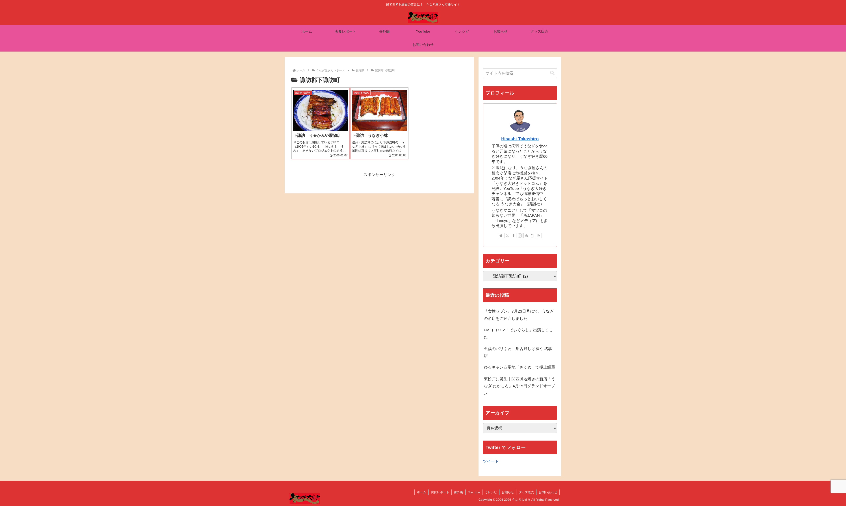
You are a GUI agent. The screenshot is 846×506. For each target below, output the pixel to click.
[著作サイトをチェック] (501, 235)
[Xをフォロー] (507, 235)
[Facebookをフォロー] (513, 235)
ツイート (491, 461)
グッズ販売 (526, 492)
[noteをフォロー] (532, 235)
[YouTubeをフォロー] (526, 235)
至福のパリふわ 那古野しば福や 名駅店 (518, 352)
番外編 (458, 492)
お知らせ (508, 492)
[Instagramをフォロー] (520, 235)
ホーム (421, 492)
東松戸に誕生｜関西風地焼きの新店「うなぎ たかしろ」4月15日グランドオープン (519, 386)
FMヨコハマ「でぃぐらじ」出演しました (518, 333)
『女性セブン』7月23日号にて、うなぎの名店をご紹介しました (519, 315)
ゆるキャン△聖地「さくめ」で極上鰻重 (519, 367)
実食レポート (440, 492)
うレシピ (491, 492)
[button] (552, 73)
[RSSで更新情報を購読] (539, 235)
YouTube (474, 492)
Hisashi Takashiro (520, 138)
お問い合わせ (548, 492)
